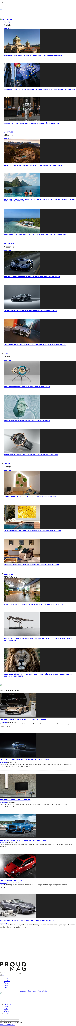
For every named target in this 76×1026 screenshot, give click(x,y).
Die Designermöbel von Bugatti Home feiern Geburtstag (31, 565)
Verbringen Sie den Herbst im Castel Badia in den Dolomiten (33, 165)
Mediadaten (23, 991)
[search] (20, 973)
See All (7, 28)
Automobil (9, 244)
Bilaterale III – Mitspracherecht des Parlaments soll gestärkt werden (39, 89)
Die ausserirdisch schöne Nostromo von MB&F (27, 387)
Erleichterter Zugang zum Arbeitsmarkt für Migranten (31, 123)
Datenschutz (42, 991)
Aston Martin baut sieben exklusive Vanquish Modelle (27, 920)
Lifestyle (8, 132)
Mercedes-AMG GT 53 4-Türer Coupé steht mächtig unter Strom (35, 345)
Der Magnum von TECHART (12, 880)
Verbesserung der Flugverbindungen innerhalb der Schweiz (33, 604)
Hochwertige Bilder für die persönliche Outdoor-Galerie (32, 531)
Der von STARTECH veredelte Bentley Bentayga (23, 840)
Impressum (32, 991)
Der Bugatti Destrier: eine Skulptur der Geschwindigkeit (32, 277)
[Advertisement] (38, 948)
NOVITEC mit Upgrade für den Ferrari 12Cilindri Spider (30, 311)
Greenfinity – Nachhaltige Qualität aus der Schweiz (30, 497)
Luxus (7, 354)
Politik (7, 22)
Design (7, 463)
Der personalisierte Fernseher (15, 800)
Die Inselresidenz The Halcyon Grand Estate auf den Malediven (35, 235)
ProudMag (3, 722)
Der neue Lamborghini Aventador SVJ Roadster (23, 719)
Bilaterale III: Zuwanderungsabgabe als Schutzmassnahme (33, 55)
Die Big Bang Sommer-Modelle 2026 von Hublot (27, 421)
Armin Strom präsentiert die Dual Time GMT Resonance (31, 455)
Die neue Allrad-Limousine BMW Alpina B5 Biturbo (24, 760)
